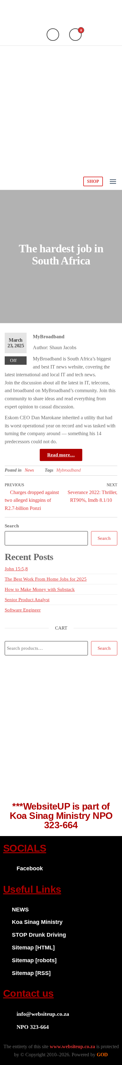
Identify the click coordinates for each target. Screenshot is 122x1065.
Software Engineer (23, 609)
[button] (113, 181)
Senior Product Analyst (27, 599)
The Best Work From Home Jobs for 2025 (46, 579)
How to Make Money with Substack (40, 589)
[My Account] (53, 34)
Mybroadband (68, 470)
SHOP (93, 181)
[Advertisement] (61, 109)
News (29, 470)
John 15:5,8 (16, 568)
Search (12, 525)
